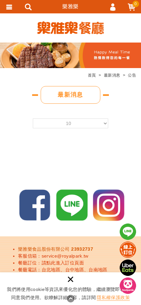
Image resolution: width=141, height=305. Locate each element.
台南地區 (98, 269)
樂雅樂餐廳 (70, 28)
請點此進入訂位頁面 (63, 262)
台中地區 (74, 269)
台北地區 (51, 269)
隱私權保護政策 (113, 297)
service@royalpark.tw (65, 256)
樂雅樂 (70, 6)
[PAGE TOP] (70, 298)
